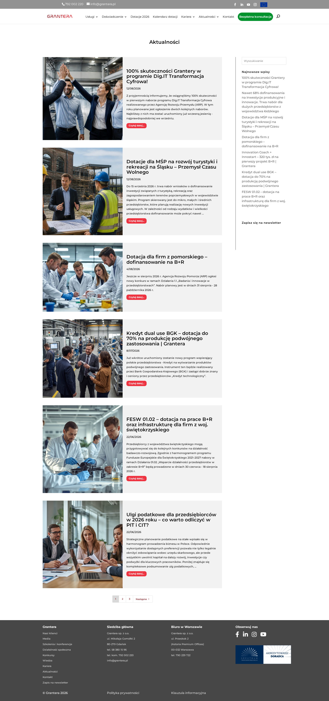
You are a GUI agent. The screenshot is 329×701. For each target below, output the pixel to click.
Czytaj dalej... (136, 125)
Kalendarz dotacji (165, 16)
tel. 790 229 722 (180, 655)
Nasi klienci (50, 633)
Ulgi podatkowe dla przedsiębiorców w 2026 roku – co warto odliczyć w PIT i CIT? (171, 520)
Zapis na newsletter (55, 682)
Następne (143, 599)
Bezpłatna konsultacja (255, 16)
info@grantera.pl (117, 660)
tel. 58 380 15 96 (117, 649)
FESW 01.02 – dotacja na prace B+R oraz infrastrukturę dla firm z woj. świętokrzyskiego (169, 424)
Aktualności (207, 16)
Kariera (186, 16)
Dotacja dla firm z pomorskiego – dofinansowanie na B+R (166, 259)
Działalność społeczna (57, 649)
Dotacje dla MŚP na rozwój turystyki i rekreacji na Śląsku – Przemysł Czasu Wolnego (171, 167)
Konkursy (48, 655)
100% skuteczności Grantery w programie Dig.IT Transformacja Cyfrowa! (165, 76)
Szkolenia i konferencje (57, 644)
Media (46, 638)
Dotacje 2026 (140, 16)
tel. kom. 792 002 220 (120, 655)
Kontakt (228, 16)
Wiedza (47, 660)
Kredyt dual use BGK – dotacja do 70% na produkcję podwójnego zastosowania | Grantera (167, 338)
